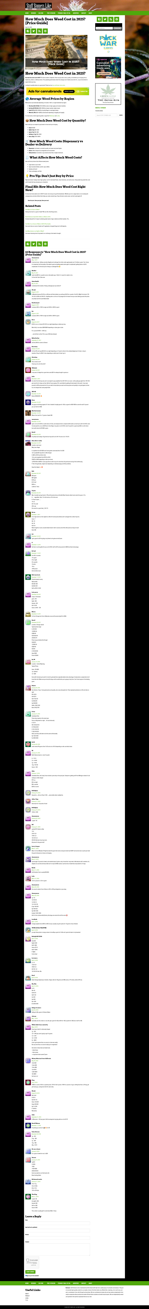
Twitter (33, 31)
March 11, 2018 (35, 870)
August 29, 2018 (35, 1093)
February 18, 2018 (36, 810)
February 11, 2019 (36, 1181)
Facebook (27, 31)
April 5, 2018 (35, 960)
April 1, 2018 (35, 921)
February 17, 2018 (36, 801)
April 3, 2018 (35, 930)
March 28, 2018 (35, 895)
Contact (83, 13)
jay (33, 534)
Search (121, 115)
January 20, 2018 (36, 688)
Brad (33, 975)
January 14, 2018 (36, 662)
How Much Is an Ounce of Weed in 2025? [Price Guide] (37, 224)
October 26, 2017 (36, 359)
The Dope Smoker (99, 110)
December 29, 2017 (36, 622)
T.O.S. (26, 1300)
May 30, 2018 (35, 1061)
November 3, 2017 (36, 379)
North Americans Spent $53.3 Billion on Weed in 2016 (37, 217)
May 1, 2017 (35, 260)
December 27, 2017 (36, 614)
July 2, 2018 (34, 1082)
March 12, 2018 (35, 878)
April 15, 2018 (35, 986)
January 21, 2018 (36, 714)
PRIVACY (27, 1296)
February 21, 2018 (36, 827)
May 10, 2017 (35, 273)
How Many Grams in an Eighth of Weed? (34, 231)
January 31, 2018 (36, 753)
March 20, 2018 (35, 887)
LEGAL (27, 1298)
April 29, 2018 (35, 1010)
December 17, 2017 (36, 553)
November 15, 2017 (36, 413)
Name (26, 1220)
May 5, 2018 (35, 1027)
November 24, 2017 (36, 443)
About (90, 13)
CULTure (41, 13)
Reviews (33, 13)
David (33, 620)
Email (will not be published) (31, 1227)
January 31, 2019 (36, 1160)
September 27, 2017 (36, 340)
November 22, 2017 (36, 434)
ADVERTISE (76, 13)
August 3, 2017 (35, 292)
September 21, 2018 (36, 1117)
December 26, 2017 (36, 594)
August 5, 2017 (35, 305)
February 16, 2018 (36, 793)
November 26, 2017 (36, 473)
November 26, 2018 (36, 1134)
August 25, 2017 (35, 322)
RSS (39, 31)
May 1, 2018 (35, 1018)
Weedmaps (51, 116)
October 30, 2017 (36, 370)
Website (27, 1234)
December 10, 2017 (36, 536)
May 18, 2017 (35, 283)
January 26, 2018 (36, 744)
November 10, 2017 (36, 394)
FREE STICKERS (51, 13)
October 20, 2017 (36, 349)
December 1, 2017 (36, 514)
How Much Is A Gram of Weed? (32, 209)
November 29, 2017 (36, 493)
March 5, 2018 (35, 859)
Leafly (58, 116)
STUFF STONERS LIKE (38, 6)
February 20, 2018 (36, 818)
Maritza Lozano (36, 410)
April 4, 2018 (35, 938)
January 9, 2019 (35, 1151)
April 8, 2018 (35, 977)
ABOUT (27, 1294)
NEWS (27, 13)
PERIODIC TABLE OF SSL (64, 13)
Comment (27, 1242)
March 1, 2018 (35, 848)
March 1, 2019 (35, 1196)
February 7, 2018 (36, 773)
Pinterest (45, 31)
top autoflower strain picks (59, 85)
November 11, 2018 (36, 1125)
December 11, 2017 (36, 545)
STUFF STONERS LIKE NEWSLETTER (108, 24)
